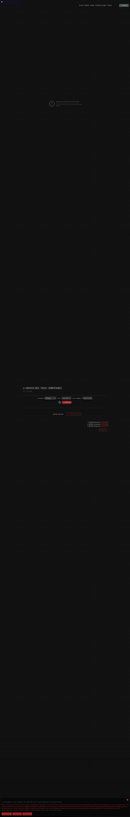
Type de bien (47, 397)
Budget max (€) (87, 398)
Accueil (81, 5)
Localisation (65, 398)
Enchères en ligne (100, 5)
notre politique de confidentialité (51, 810)
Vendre (92, 5)
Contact (109, 5)
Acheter (86, 5)
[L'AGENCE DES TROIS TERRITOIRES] (11, 5)
